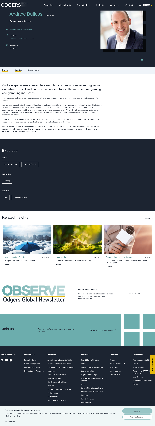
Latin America (115, 375)
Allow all (137, 411)
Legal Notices (138, 377)
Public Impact (52, 393)
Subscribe (132, 293)
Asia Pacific (114, 367)
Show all (35, 197)
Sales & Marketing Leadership (92, 388)
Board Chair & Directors (90, 360)
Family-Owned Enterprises (57, 375)
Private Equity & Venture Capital (59, 389)
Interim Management (32, 364)
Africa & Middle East (117, 364)
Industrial (50, 386)
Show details (10, 422)
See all (147, 218)
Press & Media (138, 367)
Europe (112, 360)
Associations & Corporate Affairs (59, 360)
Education (51, 371)
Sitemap (136, 384)
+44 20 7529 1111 (26, 39)
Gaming (7, 181)
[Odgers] (14, 5)
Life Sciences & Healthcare (57, 382)
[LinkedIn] (141, 60)
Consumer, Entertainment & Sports (60, 367)
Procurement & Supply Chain (92, 391)
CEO (5, 197)
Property (84, 395)
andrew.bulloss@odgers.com (21, 29)
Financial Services (54, 378)
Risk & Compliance (88, 399)
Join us (135, 364)
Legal (83, 384)
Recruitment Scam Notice (142, 380)
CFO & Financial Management (92, 367)
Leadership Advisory (32, 367)
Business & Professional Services (59, 364)
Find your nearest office (141, 360)
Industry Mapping (10, 164)
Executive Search (30, 164)
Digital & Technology (89, 375)
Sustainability (52, 397)
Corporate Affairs (20, 197)
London (13, 39)
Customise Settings (136, 417)
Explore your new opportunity (101, 330)
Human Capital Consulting (34, 371)
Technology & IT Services (56, 400)
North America (115, 371)
